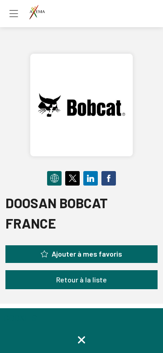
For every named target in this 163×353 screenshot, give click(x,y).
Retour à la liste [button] (81, 279)
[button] (13, 13)
